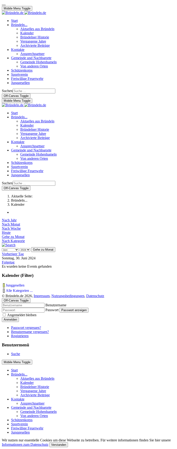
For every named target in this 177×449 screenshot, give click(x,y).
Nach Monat (11, 224)
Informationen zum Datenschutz (25, 444)
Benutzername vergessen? (30, 332)
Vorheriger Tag (13, 254)
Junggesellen (15, 285)
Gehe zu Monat (13, 237)
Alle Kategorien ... (19, 291)
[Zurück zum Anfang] (4, 5)
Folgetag (8, 262)
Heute (6, 233)
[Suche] (8, 245)
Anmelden (10, 319)
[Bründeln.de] (24, 13)
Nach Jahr (9, 220)
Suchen (7, 91)
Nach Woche (11, 228)
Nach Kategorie (13, 241)
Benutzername (55, 305)
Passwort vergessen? (26, 328)
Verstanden (58, 444)
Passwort (52, 310)
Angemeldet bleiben (21, 315)
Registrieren (20, 336)
